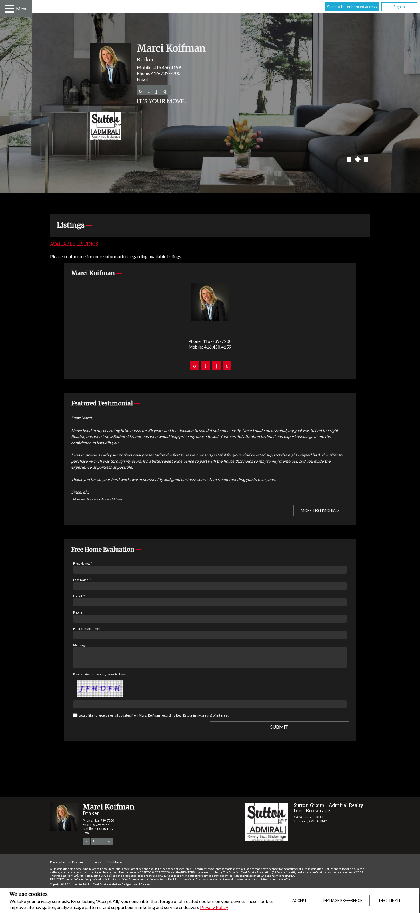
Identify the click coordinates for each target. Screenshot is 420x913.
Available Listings (74, 244)
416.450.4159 (167, 67)
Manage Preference (342, 900)
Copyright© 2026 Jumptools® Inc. (71, 884)
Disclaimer (80, 862)
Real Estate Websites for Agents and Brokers (122, 884)
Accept (299, 900)
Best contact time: (86, 628)
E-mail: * (79, 596)
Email (142, 79)
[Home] (210, 127)
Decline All (390, 900)
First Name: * (82, 563)
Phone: (78, 612)
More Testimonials (320, 510)
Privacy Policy (214, 907)
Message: (80, 645)
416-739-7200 (165, 73)
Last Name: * (82, 580)
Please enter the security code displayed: (100, 674)
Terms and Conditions (106, 862)
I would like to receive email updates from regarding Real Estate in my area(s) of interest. (153, 715)
